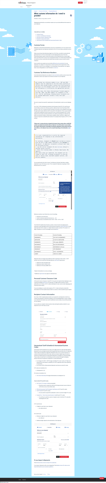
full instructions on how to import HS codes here (46, 462)
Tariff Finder (39, 390)
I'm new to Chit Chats (43, 11)
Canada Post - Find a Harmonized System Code (46, 395)
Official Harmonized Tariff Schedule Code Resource (47, 389)
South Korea (44, 282)
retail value (56, 260)
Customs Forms (40, 34)
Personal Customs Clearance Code (44, 37)
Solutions (24, 479)
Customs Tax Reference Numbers (44, 35)
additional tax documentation (58, 63)
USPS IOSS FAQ (64, 226)
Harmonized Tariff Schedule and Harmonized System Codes (49, 40)
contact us (56, 67)
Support (28, 6)
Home (21, 6)
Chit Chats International (42, 375)
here (57, 229)
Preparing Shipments (53, 11)
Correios (60, 147)
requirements (41, 273)
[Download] (51, 234)
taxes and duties (56, 75)
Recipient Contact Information (43, 38)
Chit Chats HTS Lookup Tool (43, 383)
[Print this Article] (71, 15)
